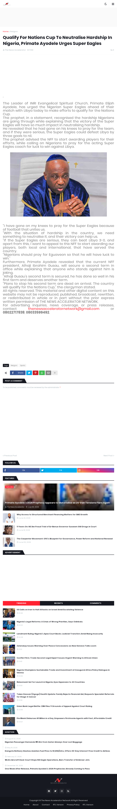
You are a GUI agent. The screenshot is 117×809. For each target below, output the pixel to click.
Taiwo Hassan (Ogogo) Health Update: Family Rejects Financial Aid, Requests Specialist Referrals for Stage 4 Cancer (65, 695)
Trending (21, 603)
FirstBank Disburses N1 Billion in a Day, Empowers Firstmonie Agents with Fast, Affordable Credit (64, 718)
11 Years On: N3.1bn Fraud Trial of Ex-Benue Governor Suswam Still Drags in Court (56, 526)
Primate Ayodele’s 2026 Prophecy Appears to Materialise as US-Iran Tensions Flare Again (57, 502)
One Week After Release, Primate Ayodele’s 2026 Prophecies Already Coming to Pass (47, 769)
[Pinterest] (35, 373)
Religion (14, 31)
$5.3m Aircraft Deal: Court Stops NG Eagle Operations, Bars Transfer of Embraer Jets (47, 760)
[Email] (48, 373)
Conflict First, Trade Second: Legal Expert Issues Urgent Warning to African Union (57, 658)
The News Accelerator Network (55, 800)
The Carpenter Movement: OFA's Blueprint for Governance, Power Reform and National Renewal (65, 538)
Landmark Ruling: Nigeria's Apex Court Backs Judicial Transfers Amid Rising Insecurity (60, 634)
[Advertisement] (58, 17)
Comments (95, 603)
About (36, 804)
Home (6, 31)
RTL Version (58, 804)
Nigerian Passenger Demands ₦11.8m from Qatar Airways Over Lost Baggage (43, 742)
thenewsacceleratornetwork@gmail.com (63, 308)
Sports (22, 365)
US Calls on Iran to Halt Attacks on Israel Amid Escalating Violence (50, 609)
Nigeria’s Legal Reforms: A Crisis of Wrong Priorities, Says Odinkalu (50, 621)
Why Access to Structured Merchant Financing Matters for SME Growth (52, 514)
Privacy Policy (73, 804)
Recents (58, 603)
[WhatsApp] (42, 373)
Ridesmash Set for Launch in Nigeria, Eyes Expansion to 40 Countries (51, 682)
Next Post (108, 455)
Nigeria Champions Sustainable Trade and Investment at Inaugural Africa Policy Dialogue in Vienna (63, 671)
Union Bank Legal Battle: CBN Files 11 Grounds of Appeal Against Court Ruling (54, 706)
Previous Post (10, 455)
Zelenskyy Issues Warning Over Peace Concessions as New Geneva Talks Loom (56, 646)
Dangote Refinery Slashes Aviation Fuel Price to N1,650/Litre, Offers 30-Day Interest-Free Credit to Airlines (57, 751)
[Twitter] (29, 373)
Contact (46, 804)
